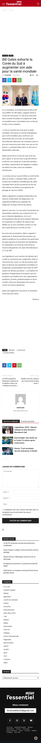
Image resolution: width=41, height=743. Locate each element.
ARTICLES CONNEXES (10, 421)
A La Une (11, 10)
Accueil (4, 10)
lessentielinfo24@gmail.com (20, 710)
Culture (6, 603)
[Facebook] (4, 80)
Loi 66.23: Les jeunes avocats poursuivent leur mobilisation (19, 544)
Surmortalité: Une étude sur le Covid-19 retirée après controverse (25, 440)
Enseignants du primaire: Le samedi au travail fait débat (20, 565)
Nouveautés (7, 626)
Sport (5, 653)
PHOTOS (6, 630)
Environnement (8, 610)
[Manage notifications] (36, 738)
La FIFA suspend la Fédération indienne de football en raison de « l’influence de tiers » (10, 382)
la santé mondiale (8, 353)
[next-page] (7, 459)
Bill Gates (11, 350)
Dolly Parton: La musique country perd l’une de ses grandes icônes (20, 572)
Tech (5, 656)
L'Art (5, 616)
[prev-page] (3, 459)
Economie (7, 606)
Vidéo (5, 663)
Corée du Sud (21, 350)
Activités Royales (9, 590)
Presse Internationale (11, 636)
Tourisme (6, 659)
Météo (5, 623)
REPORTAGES (8, 643)
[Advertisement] (20, 33)
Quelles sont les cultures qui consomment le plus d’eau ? (30, 381)
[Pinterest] (14, 80)
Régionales (7, 639)
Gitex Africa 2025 (9, 613)
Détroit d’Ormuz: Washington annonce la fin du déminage (19, 558)
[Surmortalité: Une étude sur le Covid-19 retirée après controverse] (7, 440)
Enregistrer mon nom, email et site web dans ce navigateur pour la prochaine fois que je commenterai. (20, 512)
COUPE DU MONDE (10, 600)
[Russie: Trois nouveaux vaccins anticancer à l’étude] (7, 451)
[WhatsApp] (19, 80)
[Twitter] (9, 80)
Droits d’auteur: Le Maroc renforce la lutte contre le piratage (20, 551)
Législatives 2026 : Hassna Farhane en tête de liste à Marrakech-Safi (25, 429)
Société (6, 649)
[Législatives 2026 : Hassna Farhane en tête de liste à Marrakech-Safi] (7, 430)
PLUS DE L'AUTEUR (27, 421)
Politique (6, 633)
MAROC (6, 620)
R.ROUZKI (8, 75)
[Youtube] (31, 720)
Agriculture (7, 597)
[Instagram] (17, 720)
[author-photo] (20, 404)
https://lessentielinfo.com (20, 411)
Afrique (6, 593)
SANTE (11, 55)
